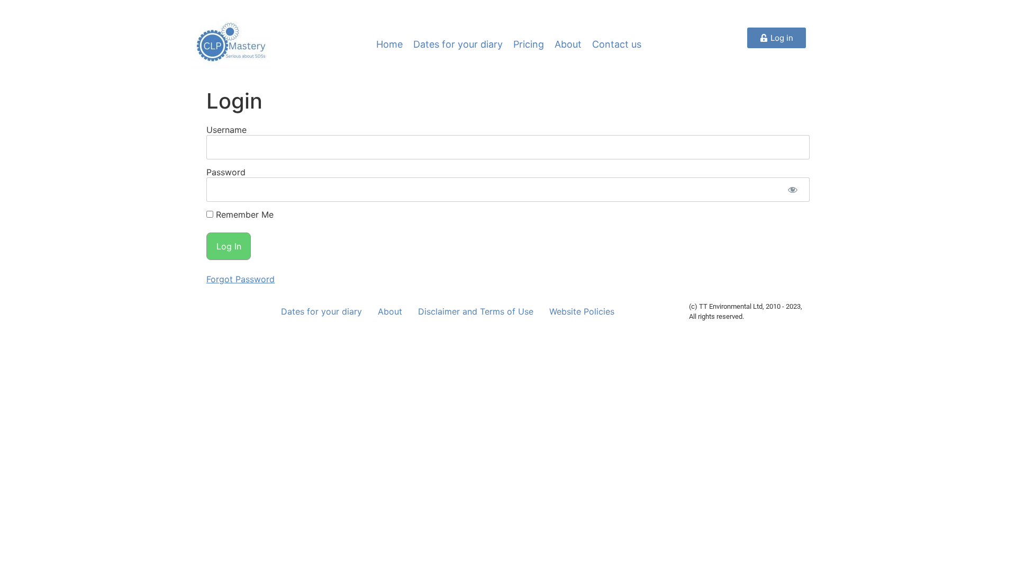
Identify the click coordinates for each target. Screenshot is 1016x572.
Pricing (528, 44)
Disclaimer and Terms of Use (475, 311)
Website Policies (581, 311)
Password (226, 172)
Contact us (616, 44)
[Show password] (792, 189)
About (568, 44)
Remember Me (243, 214)
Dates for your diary (458, 44)
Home (389, 44)
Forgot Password (240, 279)
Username (226, 129)
